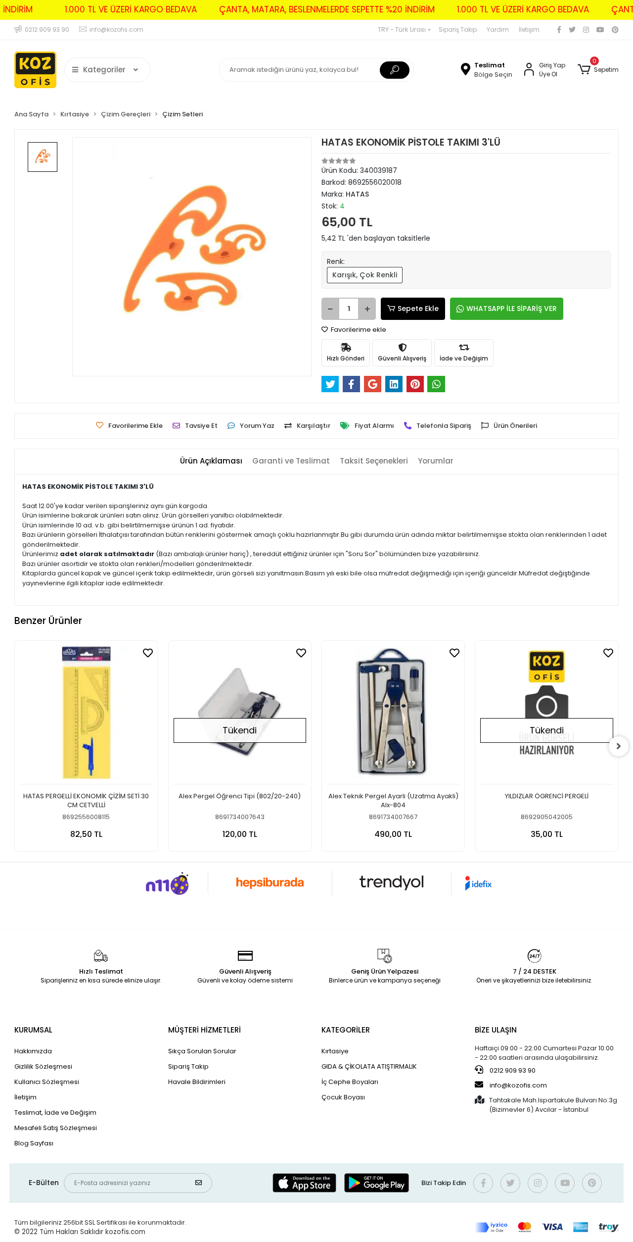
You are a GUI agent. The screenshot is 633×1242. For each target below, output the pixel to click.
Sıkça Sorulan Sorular (202, 1051)
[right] (619, 746)
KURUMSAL (33, 1030)
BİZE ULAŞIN (496, 1030)
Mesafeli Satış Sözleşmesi (55, 1128)
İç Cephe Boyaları (349, 1082)
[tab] (211, 461)
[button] (597, 69)
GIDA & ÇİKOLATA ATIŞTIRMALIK (369, 1066)
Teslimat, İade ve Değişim (55, 1112)
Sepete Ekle (418, 308)
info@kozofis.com (518, 1085)
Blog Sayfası (33, 1143)
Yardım (498, 29)
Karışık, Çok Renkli (364, 275)
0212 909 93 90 (512, 1070)
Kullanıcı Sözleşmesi (46, 1082)
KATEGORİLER (345, 1030)
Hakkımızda (33, 1051)
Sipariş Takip (458, 29)
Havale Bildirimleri (197, 1082)
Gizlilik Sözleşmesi (43, 1066)
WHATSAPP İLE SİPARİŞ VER (511, 308)
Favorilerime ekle (357, 329)
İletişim (529, 29)
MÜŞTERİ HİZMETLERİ (204, 1030)
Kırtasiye (335, 1051)
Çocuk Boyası (343, 1097)
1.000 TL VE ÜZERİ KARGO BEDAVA (131, 9)
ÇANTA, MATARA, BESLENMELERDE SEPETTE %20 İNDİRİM (327, 9)
